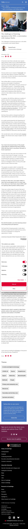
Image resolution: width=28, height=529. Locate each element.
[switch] (24, 266)
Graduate (3, 454)
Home (2, 6)
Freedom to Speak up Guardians (9, 108)
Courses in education (6, 461)
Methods (4, 380)
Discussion (4, 494)
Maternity (12, 375)
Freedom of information (6, 510)
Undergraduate (5, 451)
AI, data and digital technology (10, 367)
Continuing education (6, 456)
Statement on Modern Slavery (7, 512)
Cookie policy (22, 523)
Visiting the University (6, 470)
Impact (4, 375)
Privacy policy (16, 523)
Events (13, 371)
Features (3, 491)
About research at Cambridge (8, 499)
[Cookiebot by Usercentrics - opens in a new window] (20, 239)
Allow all (14, 284)
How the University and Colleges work (10, 468)
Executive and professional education (10, 459)
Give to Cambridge (5, 480)
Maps (2, 473)
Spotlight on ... (4, 496)
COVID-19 (5, 371)
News (7, 6)
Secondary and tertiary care (10, 393)
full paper (17, 350)
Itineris (16, 525)
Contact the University (6, 507)
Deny (14, 288)
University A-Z (4, 506)
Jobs (2, 477)
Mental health (22, 375)
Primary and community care (10, 384)
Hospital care (21, 371)
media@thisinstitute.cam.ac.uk (15, 520)
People (12, 380)
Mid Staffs (20, 73)
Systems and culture (8, 397)
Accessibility (4, 509)
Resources (5, 388)
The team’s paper (8, 128)
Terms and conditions (6, 514)
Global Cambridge (5, 482)
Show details (21, 279)
